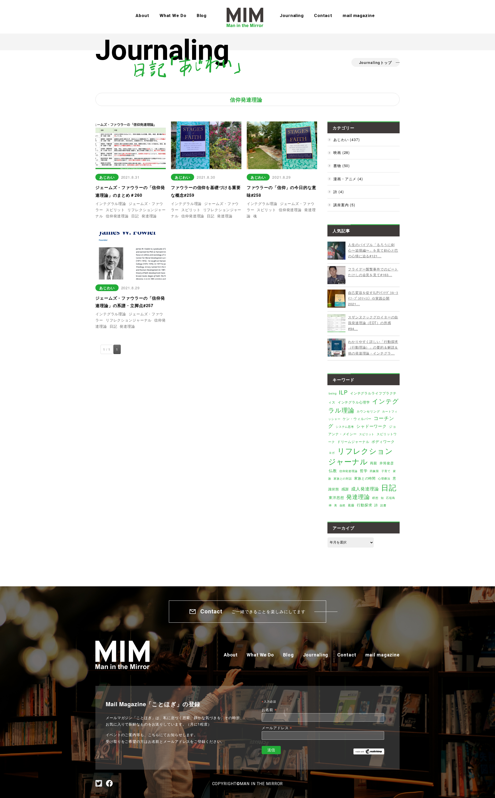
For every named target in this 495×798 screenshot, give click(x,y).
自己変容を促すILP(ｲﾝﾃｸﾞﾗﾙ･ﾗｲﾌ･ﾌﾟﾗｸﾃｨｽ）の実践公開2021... (373, 298)
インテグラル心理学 (354, 402)
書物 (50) (341, 165)
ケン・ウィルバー (357, 418)
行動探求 (364, 504)
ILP (343, 392)
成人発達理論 (365, 489)
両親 (373, 462)
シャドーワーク (371, 426)
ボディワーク (383, 441)
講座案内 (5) (344, 204)
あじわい (107, 177)
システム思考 (345, 427)
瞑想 (375, 498)
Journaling (292, 15)
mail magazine (359, 15)
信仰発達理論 (117, 215)
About (142, 15)
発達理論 (149, 215)
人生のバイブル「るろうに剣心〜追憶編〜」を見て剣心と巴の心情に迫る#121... (373, 250)
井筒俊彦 (387, 462)
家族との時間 (365, 478)
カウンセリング (368, 411)
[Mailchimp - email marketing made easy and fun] (368, 750)
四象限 (374, 471)
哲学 (364, 470)
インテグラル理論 (110, 203)
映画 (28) (341, 152)
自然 (343, 505)
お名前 (269, 709)
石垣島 (390, 498)
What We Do (173, 15)
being (332, 393)
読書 (383, 505)
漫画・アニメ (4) (348, 178)
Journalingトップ (375, 62)
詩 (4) (338, 191)
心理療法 (384, 478)
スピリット (115, 209)
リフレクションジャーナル (129, 320)
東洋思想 (336, 497)
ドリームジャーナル (353, 441)
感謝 (345, 488)
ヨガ (332, 453)
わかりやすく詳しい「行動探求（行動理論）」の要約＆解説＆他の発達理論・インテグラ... (373, 347)
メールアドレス (277, 728)
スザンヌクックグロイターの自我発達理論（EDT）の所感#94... (373, 323)
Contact (323, 15)
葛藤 (351, 505)
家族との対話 (343, 478)
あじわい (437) (346, 139)
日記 (135, 215)
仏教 (333, 470)
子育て (386, 471)
